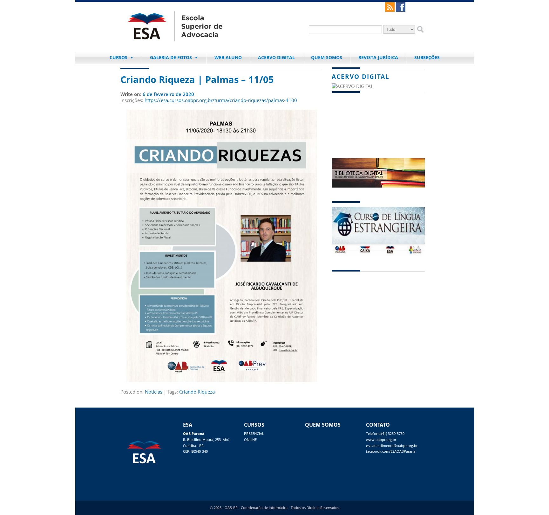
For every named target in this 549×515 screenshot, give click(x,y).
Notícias (153, 391)
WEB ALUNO (228, 57)
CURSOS (118, 57)
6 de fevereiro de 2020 (168, 94)
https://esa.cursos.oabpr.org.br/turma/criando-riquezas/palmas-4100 (221, 100)
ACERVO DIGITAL (276, 57)
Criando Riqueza (197, 391)
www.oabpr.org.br (381, 439)
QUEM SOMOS (326, 57)
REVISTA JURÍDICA (378, 57)
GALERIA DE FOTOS (171, 57)
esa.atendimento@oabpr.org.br (391, 445)
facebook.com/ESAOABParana (390, 451)
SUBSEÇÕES (427, 57)
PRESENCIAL (254, 433)
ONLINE (250, 439)
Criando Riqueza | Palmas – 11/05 (197, 79)
